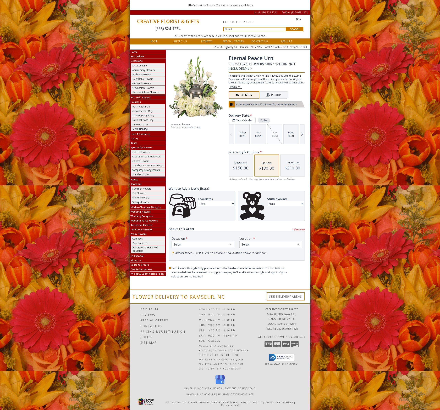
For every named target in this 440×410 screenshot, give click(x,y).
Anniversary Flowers (143, 70)
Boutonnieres (139, 243)
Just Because (139, 65)
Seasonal (135, 184)
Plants (134, 179)
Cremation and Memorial (146, 156)
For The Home (140, 174)
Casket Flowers (140, 161)
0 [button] (300, 19)
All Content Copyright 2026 (185, 402)
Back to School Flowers (145, 92)
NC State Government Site (236, 394)
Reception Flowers (141, 225)
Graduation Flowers (143, 87)
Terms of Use (230, 404)
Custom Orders (139, 264)
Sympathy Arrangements (146, 170)
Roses (133, 143)
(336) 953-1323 (299, 12)
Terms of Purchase (279, 402)
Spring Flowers (140, 202)
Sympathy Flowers (141, 147)
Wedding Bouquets (141, 216)
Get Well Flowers (141, 83)
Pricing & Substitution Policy (147, 273)
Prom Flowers (138, 234)
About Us (135, 260)
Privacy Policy (251, 402)
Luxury (134, 138)
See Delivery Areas (285, 296)
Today (263, 120)
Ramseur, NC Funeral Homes (203, 388)
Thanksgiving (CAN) (143, 115)
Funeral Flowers (141, 152)
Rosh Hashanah (141, 106)
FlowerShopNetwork (222, 402)
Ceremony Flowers (141, 229)
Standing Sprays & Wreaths (147, 165)
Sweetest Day (140, 124)
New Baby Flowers (142, 79)
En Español (137, 256)
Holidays (135, 102)
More (233, 86)
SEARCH (294, 29)
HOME (154, 41)
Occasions (136, 60)
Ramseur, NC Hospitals (240, 388)
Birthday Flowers (141, 74)
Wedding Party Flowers (144, 220)
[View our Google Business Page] (220, 384)
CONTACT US (259, 41)
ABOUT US (180, 41)
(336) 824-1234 (269, 12)
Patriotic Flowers (140, 97)
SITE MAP (286, 41)
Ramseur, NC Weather (200, 394)
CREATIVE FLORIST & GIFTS (168, 21)
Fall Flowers (139, 193)
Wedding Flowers (140, 211)
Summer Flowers (141, 188)
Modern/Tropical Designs (145, 207)
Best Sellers (137, 56)
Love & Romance (140, 134)
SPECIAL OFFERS (233, 41)
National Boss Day (142, 120)
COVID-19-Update (141, 269)
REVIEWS (206, 41)
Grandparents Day (142, 111)
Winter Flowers (140, 197)
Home (134, 52)
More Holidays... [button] (141, 128)
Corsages (137, 238)
